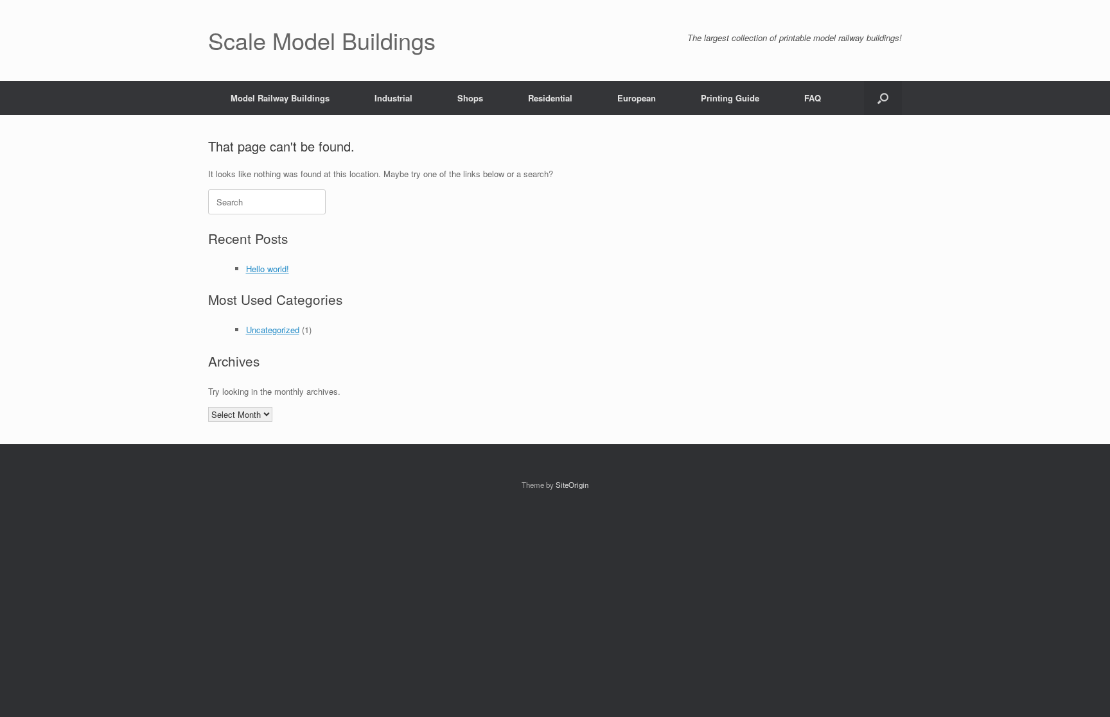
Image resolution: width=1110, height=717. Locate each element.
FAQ (812, 98)
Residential (550, 98)
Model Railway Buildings (280, 98)
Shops (470, 98)
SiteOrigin (572, 484)
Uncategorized (272, 330)
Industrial (393, 98)
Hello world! (267, 269)
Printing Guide (730, 98)
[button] (883, 98)
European (636, 98)
